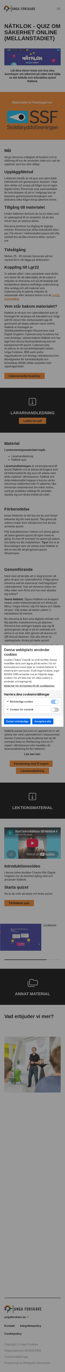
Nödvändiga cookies (21, 701)
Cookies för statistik (21, 709)
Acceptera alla (42, 721)
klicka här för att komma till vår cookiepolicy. (29, 685)
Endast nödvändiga (17, 721)
